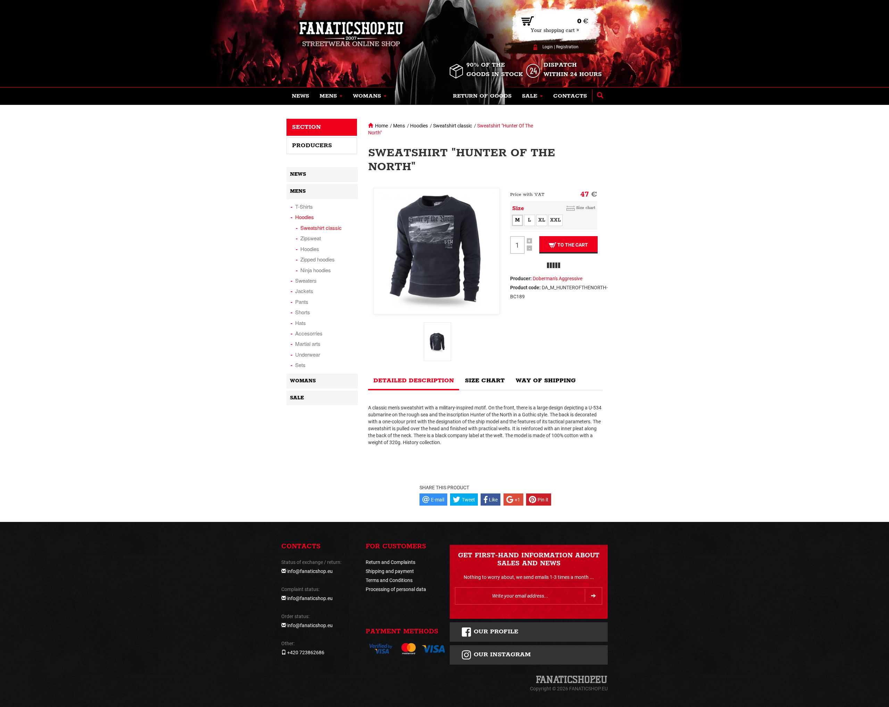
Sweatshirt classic (452, 125)
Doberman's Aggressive (557, 278)
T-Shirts (304, 206)
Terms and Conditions (389, 580)
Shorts (302, 312)
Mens (399, 125)
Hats (300, 322)
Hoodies (419, 125)
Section (306, 127)
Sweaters (306, 280)
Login (547, 46)
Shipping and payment (390, 571)
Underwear (307, 354)
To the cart (572, 245)
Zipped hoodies (317, 259)
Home (381, 125)
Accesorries (309, 333)
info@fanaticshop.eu (310, 571)
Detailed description (413, 380)
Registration (567, 46)
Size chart (585, 207)
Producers (312, 145)
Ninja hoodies (315, 270)
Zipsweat (310, 238)
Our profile (495, 631)
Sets (300, 364)
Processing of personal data (396, 589)
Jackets (304, 290)
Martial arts (308, 343)
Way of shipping (546, 380)
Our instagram (501, 654)
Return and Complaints (390, 562)
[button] (331, 96)
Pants (301, 301)
